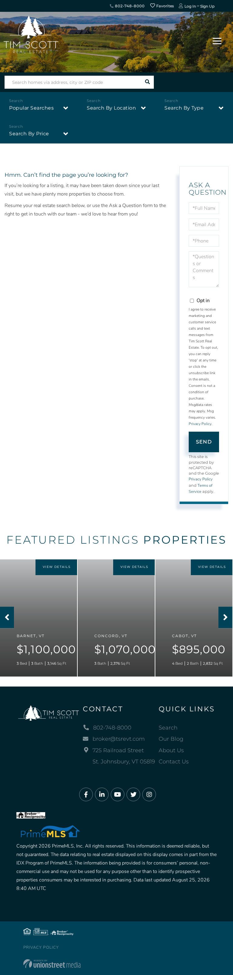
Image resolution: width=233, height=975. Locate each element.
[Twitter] (133, 795)
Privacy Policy (200, 423)
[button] (147, 82)
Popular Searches (31, 108)
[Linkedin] (101, 795)
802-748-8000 (129, 6)
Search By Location (111, 108)
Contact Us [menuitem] (174, 761)
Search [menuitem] (168, 727)
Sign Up (207, 6)
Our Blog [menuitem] (171, 739)
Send (204, 442)
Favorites (164, 6)
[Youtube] (117, 795)
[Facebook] (86, 795)
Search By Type (184, 108)
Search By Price (29, 134)
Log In (190, 6)
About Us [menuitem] (171, 750)
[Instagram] (149, 795)
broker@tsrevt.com (119, 739)
